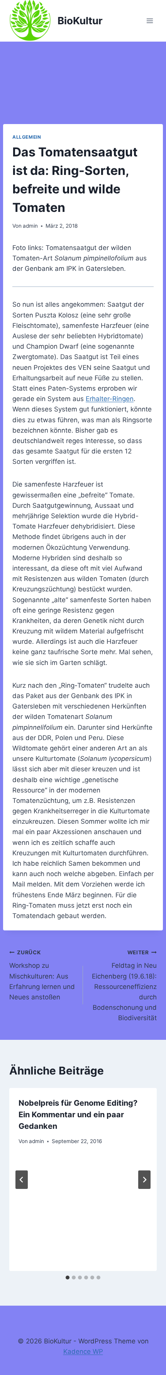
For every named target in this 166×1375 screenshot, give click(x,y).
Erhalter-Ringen (110, 399)
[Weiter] (144, 1179)
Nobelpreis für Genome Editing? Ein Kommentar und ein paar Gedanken (78, 1114)
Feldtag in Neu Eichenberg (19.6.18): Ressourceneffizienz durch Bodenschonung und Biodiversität (124, 985)
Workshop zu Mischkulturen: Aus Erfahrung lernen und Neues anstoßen (42, 975)
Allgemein (26, 137)
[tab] (67, 1277)
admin (30, 226)
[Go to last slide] (21, 1179)
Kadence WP (83, 1351)
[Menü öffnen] (149, 21)
